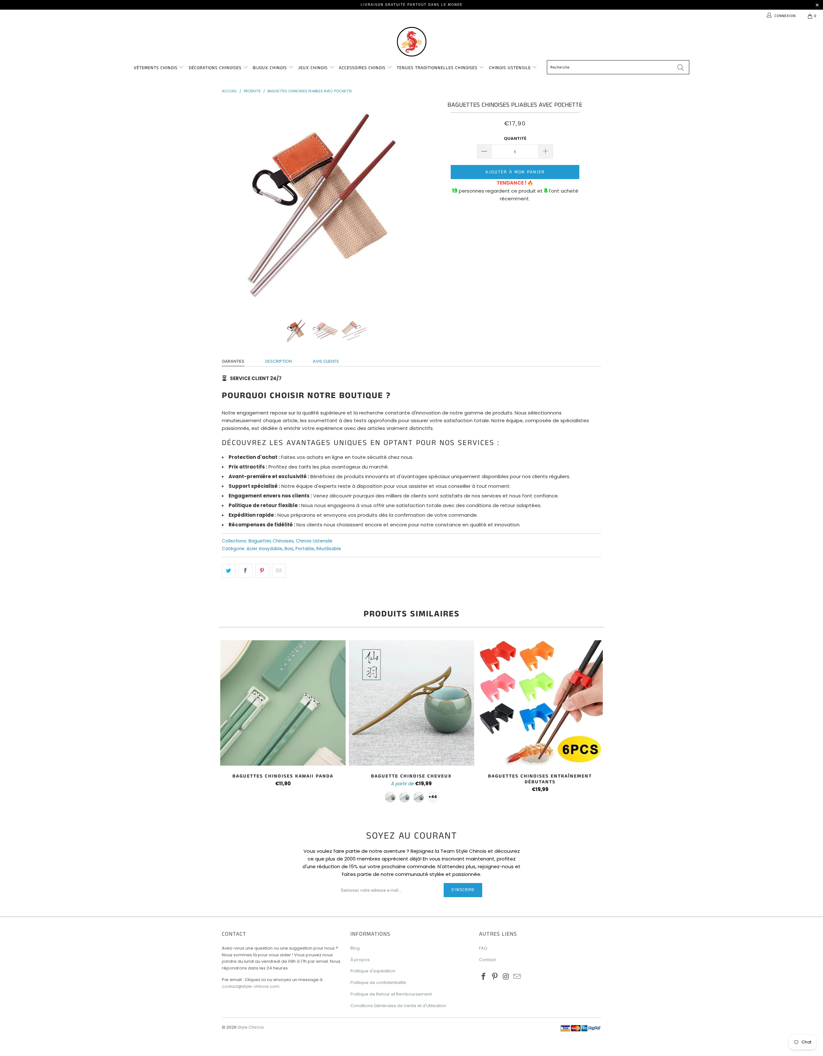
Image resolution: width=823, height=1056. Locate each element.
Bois (289, 549)
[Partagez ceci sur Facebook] (245, 571)
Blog (355, 948)
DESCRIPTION (278, 361)
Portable (304, 549)
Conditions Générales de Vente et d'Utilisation (398, 1006)
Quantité (515, 138)
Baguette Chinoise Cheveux (411, 703)
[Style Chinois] (411, 41)
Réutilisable (328, 549)
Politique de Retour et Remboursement (391, 994)
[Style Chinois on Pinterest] (495, 977)
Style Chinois (251, 1027)
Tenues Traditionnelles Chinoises (438, 68)
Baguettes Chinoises (271, 541)
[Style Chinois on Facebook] (484, 977)
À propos (360, 960)
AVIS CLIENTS (326, 361)
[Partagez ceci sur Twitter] (229, 571)
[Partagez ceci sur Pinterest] (262, 571)
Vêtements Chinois (156, 68)
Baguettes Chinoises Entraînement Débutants (540, 703)
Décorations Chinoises (216, 68)
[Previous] (233, 204)
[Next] (417, 204)
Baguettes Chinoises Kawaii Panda (283, 703)
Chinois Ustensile (510, 68)
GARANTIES (233, 361)
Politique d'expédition (372, 971)
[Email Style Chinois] (517, 977)
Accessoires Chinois (363, 68)
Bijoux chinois (270, 68)
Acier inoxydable (264, 549)
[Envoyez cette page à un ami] (279, 571)
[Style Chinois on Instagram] (506, 977)
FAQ (483, 948)
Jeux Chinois (313, 68)
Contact (487, 960)
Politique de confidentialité (378, 982)
